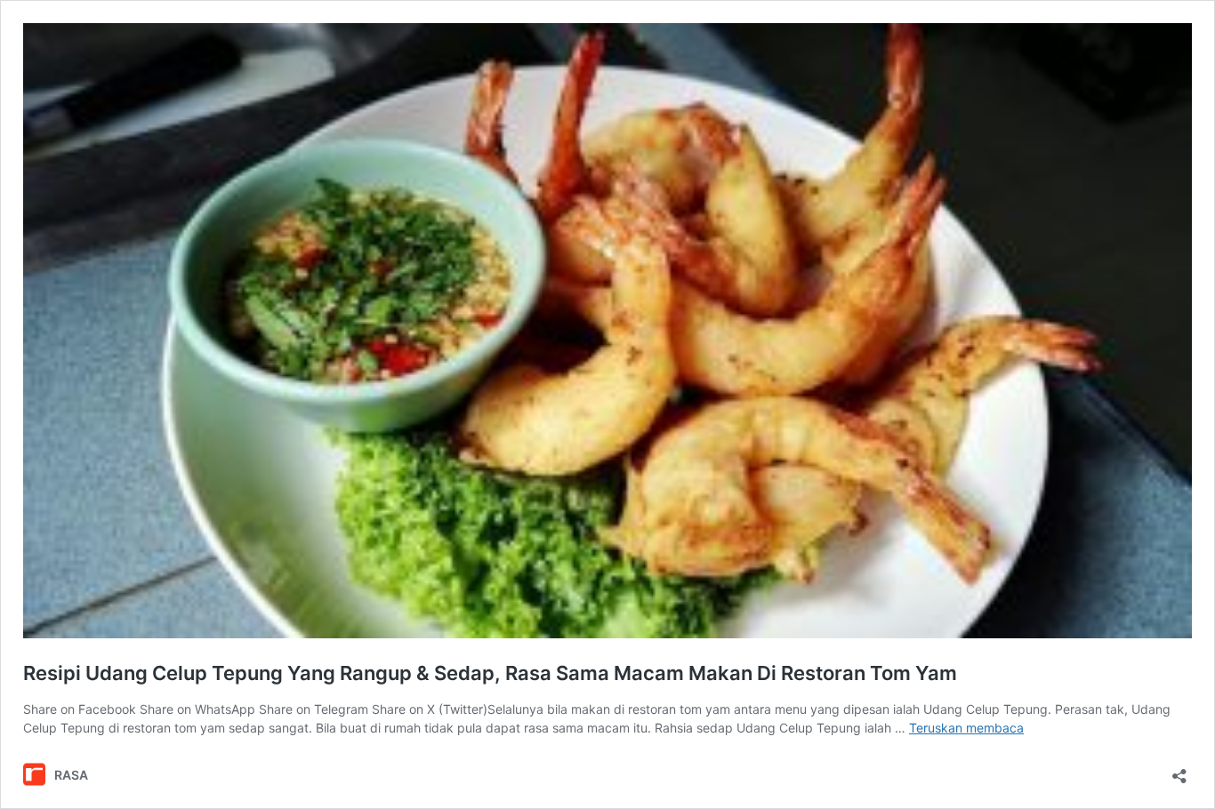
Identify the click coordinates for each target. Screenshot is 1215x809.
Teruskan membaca (966, 727)
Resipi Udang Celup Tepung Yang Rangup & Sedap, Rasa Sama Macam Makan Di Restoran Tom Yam (490, 673)
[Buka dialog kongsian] (1179, 770)
